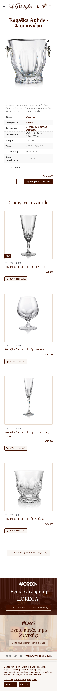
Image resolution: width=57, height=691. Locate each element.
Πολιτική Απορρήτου (15, 679)
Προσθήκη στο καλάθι (38, 181)
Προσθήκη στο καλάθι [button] (16, 278)
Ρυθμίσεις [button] (32, 679)
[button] (48, 40)
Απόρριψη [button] (10, 684)
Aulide (29, 122)
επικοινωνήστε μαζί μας (37, 655)
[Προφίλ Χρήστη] (37, 6)
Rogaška (30, 116)
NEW (8, 256)
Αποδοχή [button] (24, 684)
